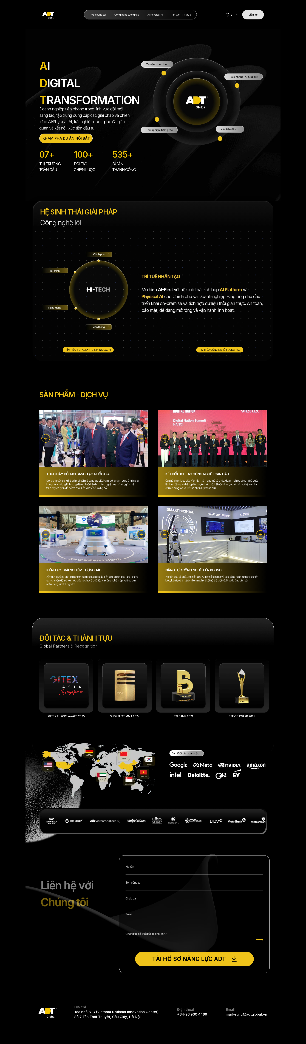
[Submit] (259, 939)
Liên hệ (253, 14)
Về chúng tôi (98, 14)
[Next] (141, 438)
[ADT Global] (48, 15)
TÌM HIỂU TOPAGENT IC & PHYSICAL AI (88, 349)
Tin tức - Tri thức (181, 14)
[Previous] (45, 438)
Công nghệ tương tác (126, 14)
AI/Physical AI (155, 14)
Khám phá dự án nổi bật (66, 138)
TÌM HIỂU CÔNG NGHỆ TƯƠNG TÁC (219, 349)
